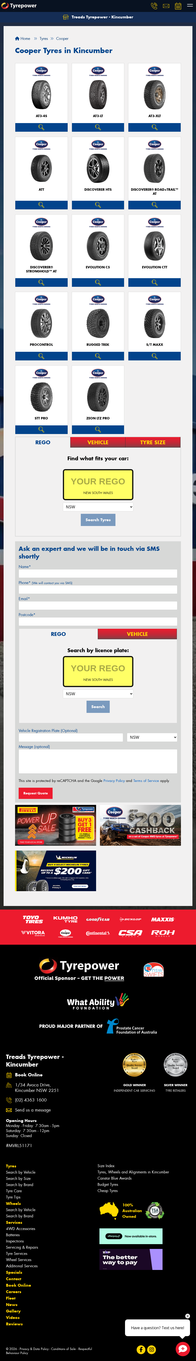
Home (24, 38)
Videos (13, 1317)
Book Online (18, 1285)
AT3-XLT (154, 116)
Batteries (13, 1234)
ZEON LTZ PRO (98, 418)
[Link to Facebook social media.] (140, 1349)
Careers (13, 1291)
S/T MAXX (154, 345)
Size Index (106, 1165)
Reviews (14, 1324)
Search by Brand (19, 1184)
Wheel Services (18, 1259)
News (11, 1304)
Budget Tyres (108, 1184)
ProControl (41, 345)
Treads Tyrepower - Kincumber (102, 17)
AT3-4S (41, 116)
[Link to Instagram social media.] (151, 1349)
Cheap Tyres (108, 1190)
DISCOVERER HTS (98, 190)
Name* (25, 566)
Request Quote (35, 793)
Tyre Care (14, 1190)
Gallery (13, 1311)
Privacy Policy (114, 780)
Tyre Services (16, 1253)
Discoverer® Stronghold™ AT (41, 269)
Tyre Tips (13, 1197)
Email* (24, 598)
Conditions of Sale (63, 1349)
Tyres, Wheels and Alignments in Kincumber (133, 1172)
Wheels (13, 1203)
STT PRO (41, 418)
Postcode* (27, 614)
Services (14, 1222)
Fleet (11, 1298)
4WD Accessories (20, 1228)
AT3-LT (98, 116)
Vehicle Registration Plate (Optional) (48, 730)
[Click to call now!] (154, 6)
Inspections (15, 1241)
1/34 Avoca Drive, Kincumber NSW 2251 (37, 1087)
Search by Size (18, 1178)
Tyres (11, 1166)
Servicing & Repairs (22, 1247)
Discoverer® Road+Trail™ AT (154, 192)
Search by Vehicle (20, 1172)
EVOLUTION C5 (98, 267)
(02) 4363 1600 (31, 1100)
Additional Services (22, 1266)
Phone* (45, 582)
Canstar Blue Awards (114, 1178)
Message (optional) (34, 746)
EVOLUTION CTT (154, 267)
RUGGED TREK (98, 345)
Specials (14, 1272)
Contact (13, 1278)
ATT (41, 190)
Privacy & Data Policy (34, 1349)
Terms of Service (146, 780)
